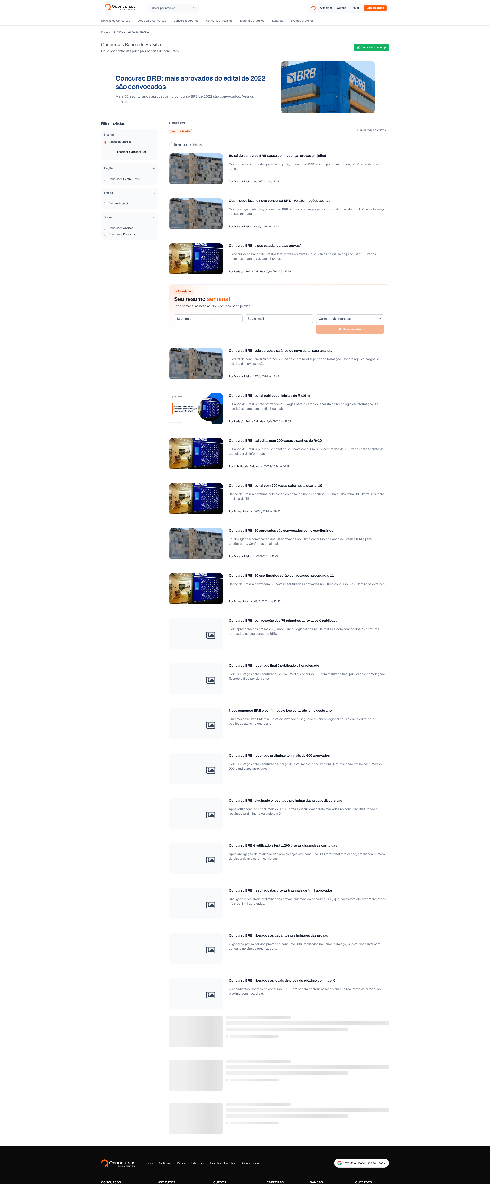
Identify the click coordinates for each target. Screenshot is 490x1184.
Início (104, 32)
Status (108, 217)
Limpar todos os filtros (371, 130)
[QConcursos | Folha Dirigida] (121, 8)
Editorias (117, 32)
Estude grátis (375, 8)
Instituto (109, 134)
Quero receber (352, 329)
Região (108, 168)
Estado (108, 193)
